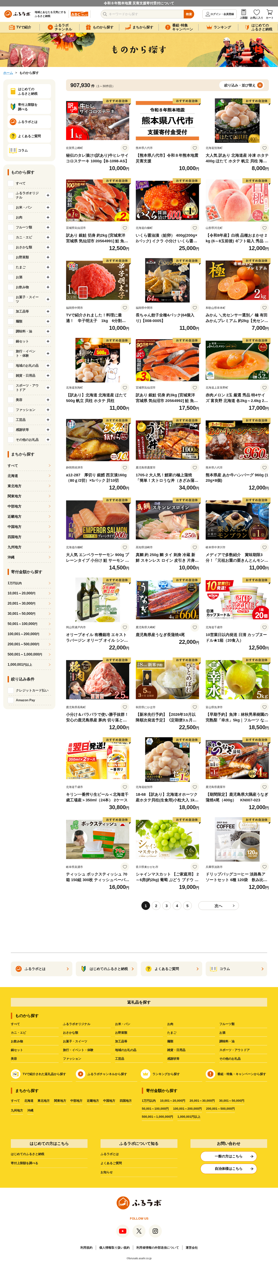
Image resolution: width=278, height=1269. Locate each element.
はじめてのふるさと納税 (27, 1154)
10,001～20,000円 (172, 1100)
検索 (189, 14)
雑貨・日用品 (176, 1050)
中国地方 (15, 527)
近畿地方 (15, 516)
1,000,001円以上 (188, 1116)
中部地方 (15, 506)
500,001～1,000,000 (25, 654)
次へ (218, 906)
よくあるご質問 (111, 1163)
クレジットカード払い (32, 690)
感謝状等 (173, 1058)
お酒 (222, 1032)
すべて (21, 183)
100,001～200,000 (23, 634)
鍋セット (17, 1050)
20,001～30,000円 (202, 1100)
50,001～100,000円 (155, 1108)
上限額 (244, 17)
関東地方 (15, 496)
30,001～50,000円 (231, 1100)
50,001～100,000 (22, 624)
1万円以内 (149, 1100)
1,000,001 (20, 664)
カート (270, 17)
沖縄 (11, 557)
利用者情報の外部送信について (157, 1247)
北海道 (13, 476)
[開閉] (48, 195)
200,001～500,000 (23, 644)
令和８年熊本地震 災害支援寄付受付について (139, 3)
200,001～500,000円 (220, 1108)
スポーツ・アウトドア (234, 1050)
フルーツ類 (227, 1024)
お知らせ (107, 1172)
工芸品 (119, 1058)
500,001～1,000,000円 (157, 1116)
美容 (14, 1058)
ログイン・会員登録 (222, 14)
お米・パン (122, 1024)
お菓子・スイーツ (75, 1041)
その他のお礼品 (230, 1058)
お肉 (170, 1024)
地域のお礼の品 (125, 1050)
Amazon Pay (25, 700)
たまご (171, 1032)
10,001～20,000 (21, 593)
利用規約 (86, 1247)
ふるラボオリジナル (76, 1024)
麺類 (170, 1041)
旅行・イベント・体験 (78, 1050)
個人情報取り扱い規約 (114, 1247)
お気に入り (256, 17)
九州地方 (15, 547)
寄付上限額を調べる (24, 1163)
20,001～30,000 (21, 603)
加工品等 (121, 1041)
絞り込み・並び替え (240, 85)
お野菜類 (121, 1032)
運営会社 (192, 1247)
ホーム (8, 73)
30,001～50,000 (21, 613)
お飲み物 (17, 1041)
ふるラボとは (110, 1154)
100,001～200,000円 (187, 1108)
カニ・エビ (18, 1032)
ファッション (72, 1058)
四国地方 (15, 537)
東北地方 (15, 486)
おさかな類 (70, 1032)
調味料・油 (227, 1041)
